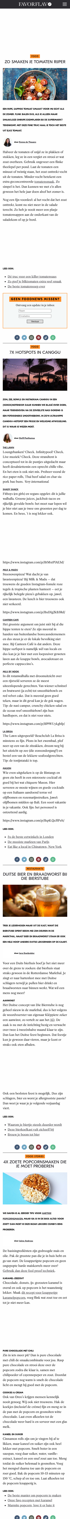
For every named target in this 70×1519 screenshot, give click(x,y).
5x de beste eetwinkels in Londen (31, 837)
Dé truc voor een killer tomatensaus (32, 276)
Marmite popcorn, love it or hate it (31, 1505)
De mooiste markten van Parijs (28, 842)
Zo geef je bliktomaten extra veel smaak (35, 281)
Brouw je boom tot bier (24, 1134)
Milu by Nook (11, 671)
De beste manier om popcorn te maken (34, 1495)
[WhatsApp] (53, 339)
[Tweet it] (24, 339)
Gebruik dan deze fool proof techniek (29, 1271)
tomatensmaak (44, 182)
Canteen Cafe (11, 620)
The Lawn (8, 447)
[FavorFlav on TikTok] (46, 339)
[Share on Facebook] (17, 339)
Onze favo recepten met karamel (30, 1500)
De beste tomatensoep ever (26, 286)
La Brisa (8, 731)
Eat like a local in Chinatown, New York (35, 847)
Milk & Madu (10, 570)
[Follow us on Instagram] (31, 339)
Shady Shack (10, 489)
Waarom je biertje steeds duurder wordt (35, 1125)
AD (52, 1020)
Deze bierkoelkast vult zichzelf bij (31, 1129)
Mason (7, 768)
